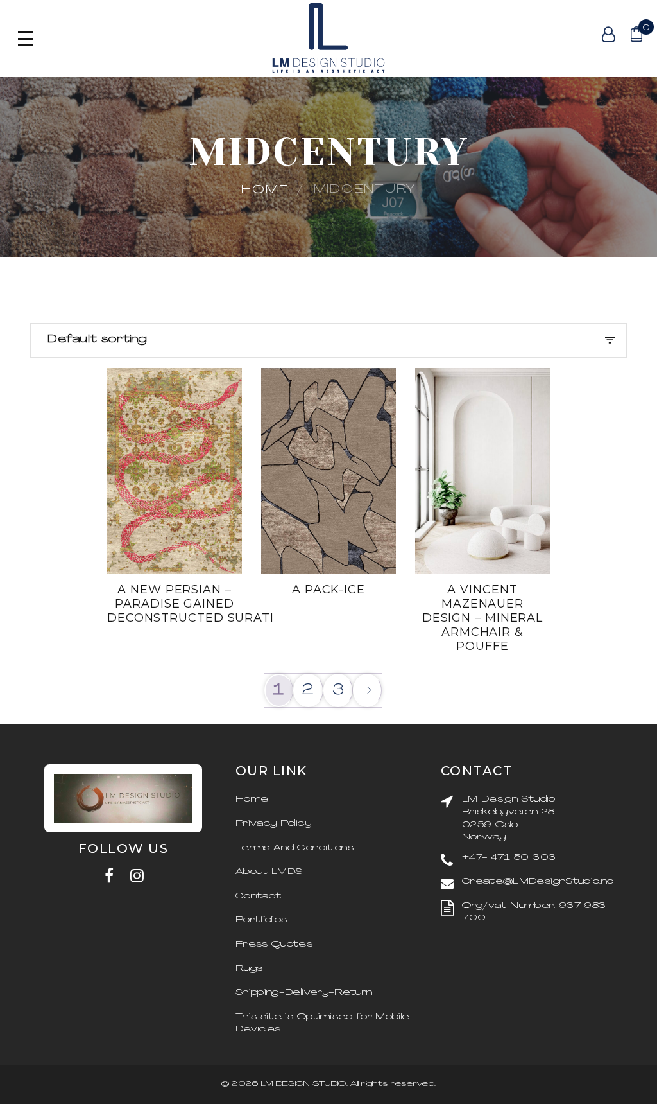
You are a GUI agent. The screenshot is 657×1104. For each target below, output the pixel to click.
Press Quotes (273, 944)
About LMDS (269, 872)
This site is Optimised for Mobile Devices (322, 1023)
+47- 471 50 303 (509, 858)
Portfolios (261, 920)
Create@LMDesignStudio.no (537, 881)
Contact (258, 896)
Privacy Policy (273, 823)
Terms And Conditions (294, 848)
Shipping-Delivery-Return (303, 992)
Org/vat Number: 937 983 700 (534, 912)
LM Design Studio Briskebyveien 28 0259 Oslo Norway (509, 818)
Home (265, 190)
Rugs (248, 969)
